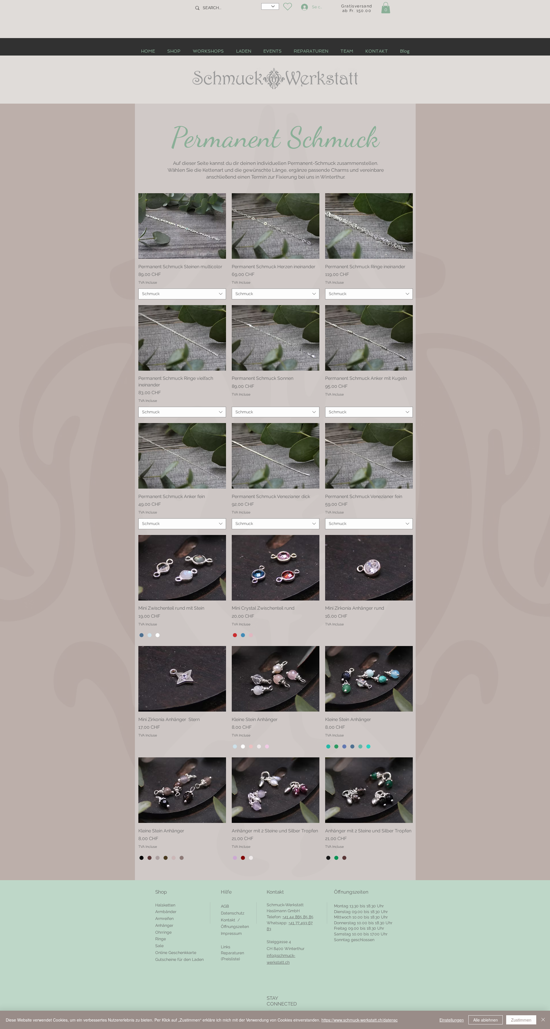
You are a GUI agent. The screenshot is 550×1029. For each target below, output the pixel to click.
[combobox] (182, 294)
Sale (159, 945)
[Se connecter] (303, 7)
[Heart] (287, 6)
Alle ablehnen (485, 1020)
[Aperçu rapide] (182, 226)
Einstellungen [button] (451, 1020)
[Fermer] (543, 1019)
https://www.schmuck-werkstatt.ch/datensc (359, 1020)
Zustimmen (521, 1020)
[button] (385, 7)
